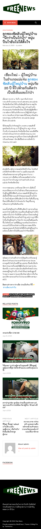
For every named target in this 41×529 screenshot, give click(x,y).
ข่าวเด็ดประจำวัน (9, 287)
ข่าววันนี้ (15, 294)
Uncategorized (8, 30)
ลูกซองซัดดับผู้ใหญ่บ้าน (20, 81)
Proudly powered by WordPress (13, 524)
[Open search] (35, 22)
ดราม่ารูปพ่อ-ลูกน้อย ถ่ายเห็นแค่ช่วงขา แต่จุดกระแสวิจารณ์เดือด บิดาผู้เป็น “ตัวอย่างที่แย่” (20, 405)
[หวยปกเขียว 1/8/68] (20, 319)
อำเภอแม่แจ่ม (28, 296)
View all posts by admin (26, 449)
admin (20, 45)
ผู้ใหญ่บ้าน (6, 296)
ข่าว (11, 294)
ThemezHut (8, 526)
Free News (19, 521)
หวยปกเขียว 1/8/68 (11, 333)
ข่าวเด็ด (21, 294)
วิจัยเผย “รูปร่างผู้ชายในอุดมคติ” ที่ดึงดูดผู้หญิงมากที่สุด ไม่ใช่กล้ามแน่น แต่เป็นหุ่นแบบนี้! (20, 367)
